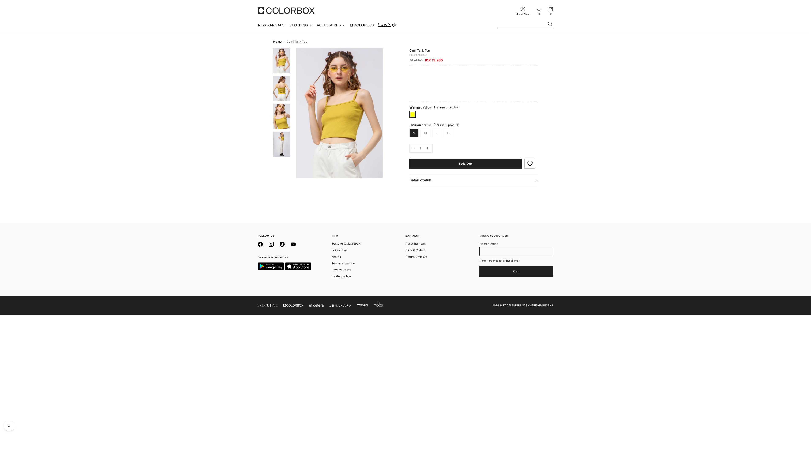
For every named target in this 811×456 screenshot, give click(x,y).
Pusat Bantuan (416, 243)
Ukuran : (420, 125)
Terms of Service (343, 263)
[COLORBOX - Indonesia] (286, 10)
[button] (529, 164)
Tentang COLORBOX (346, 243)
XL (448, 133)
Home (277, 41)
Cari (516, 271)
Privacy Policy (341, 269)
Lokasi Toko (340, 250)
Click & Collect (415, 250)
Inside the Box (341, 276)
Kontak (336, 256)
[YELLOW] (412, 114)
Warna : (420, 107)
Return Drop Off (416, 256)
